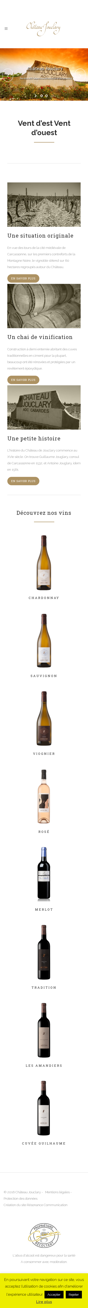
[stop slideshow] (52, 95)
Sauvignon (44, 676)
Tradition (44, 987)
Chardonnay (44, 598)
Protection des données (20, 1198)
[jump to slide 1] (41, 95)
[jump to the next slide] (80, 75)
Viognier (44, 753)
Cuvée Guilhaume (44, 1143)
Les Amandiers (44, 1065)
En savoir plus (23, 278)
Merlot (44, 909)
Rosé (44, 831)
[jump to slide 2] (46, 95)
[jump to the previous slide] (7, 75)
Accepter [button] (54, 1294)
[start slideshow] (36, 95)
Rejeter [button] (74, 1294)
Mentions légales (57, 1192)
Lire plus (44, 1302)
